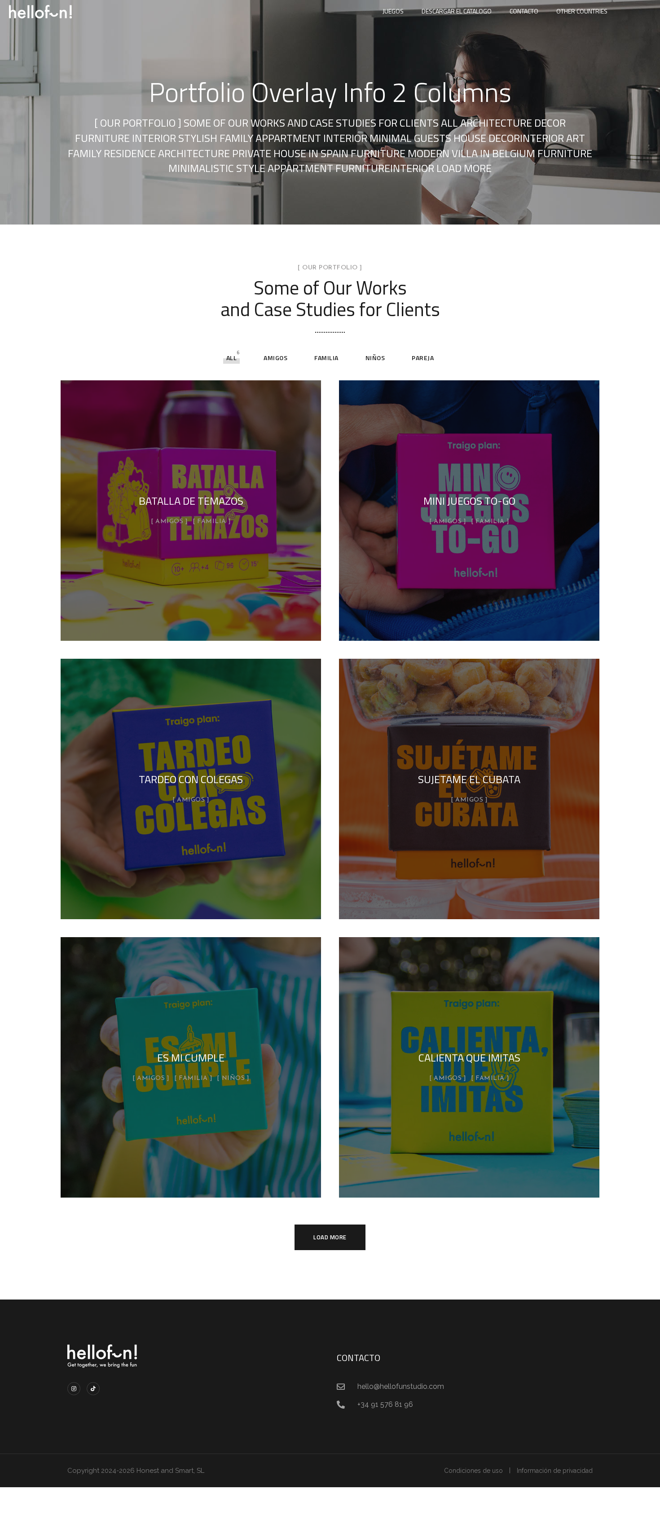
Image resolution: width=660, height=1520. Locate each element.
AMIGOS (275, 357)
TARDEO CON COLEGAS (191, 779)
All (231, 357)
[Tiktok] (93, 1388)
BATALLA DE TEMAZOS (191, 501)
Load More (330, 1237)
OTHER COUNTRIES (581, 11)
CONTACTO (524, 11)
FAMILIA (326, 357)
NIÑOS (375, 357)
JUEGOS (393, 11)
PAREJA (423, 357)
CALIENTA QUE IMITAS (469, 1057)
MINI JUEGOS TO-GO (469, 501)
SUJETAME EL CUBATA (469, 779)
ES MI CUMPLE (190, 1057)
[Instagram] (73, 1388)
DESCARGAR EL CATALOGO (457, 11)
